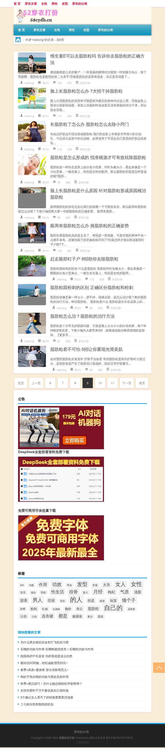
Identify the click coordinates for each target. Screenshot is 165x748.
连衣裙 (47, 616)
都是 (62, 615)
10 (100, 383)
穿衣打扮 (85, 83)
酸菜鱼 (77, 616)
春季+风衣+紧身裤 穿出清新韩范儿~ (44, 669)
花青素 (131, 609)
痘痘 (62, 600)
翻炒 (68, 608)
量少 (90, 616)
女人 (120, 584)
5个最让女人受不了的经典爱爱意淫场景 (46, 697)
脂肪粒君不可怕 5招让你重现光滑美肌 (86, 349)
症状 (51, 600)
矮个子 (129, 600)
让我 (34, 616)
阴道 (100, 616)
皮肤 (102, 600)
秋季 (22, 609)
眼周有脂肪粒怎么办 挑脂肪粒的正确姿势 (89, 225)
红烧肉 (56, 609)
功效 (57, 584)
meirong (29, 83)
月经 (98, 591)
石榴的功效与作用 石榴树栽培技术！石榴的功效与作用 (56, 649)
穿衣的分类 (79, 3)
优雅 (31, 585)
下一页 (126, 383)
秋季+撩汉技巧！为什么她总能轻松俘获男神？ (51, 683)
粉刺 (34, 608)
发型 (65, 3)
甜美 (24, 600)
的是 (91, 600)
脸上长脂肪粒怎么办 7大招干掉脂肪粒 (86, 91)
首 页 (17, 3)
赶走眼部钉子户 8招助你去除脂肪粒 (84, 258)
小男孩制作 (82, 742)
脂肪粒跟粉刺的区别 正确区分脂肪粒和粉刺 (91, 287)
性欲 (43, 592)
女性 (44, 3)
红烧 (45, 609)
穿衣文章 (31, 3)
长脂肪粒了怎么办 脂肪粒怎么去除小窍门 (89, 124)
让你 (23, 616)
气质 (124, 591)
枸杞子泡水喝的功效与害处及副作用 (44, 676)
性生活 (57, 591)
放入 (85, 592)
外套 (95, 585)
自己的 (113, 607)
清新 (137, 591)
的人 (76, 598)
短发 (113, 600)
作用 (43, 584)
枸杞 (111, 591)
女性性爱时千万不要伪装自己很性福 (44, 690)
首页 (21, 383)
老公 (79, 608)
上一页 (36, 383)
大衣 (106, 584)
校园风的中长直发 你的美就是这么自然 (46, 656)
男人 (38, 599)
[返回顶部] (158, 667)
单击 (69, 585)
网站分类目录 (97, 737)
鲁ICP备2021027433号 (119, 737)
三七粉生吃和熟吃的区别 (36, 704)
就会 (33, 592)
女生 (23, 592)
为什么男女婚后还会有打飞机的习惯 (44, 642)
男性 (55, 3)
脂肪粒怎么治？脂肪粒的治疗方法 (82, 316)
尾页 (142, 383)
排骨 (73, 591)
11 (112, 383)
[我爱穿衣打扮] (36, 8)
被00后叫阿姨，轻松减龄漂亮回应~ (44, 663)
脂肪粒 (93, 608)
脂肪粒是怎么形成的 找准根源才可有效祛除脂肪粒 (98, 157)
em (22, 585)
